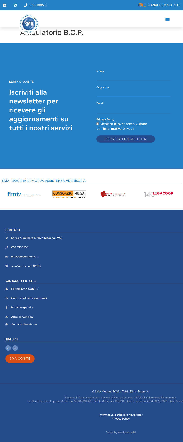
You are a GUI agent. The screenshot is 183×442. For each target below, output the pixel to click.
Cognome (102, 87)
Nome (100, 71)
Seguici (11, 339)
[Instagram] (15, 348)
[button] (167, 19)
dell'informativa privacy (115, 129)
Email (100, 103)
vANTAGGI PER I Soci (21, 281)
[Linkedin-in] (8, 348)
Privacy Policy (105, 119)
